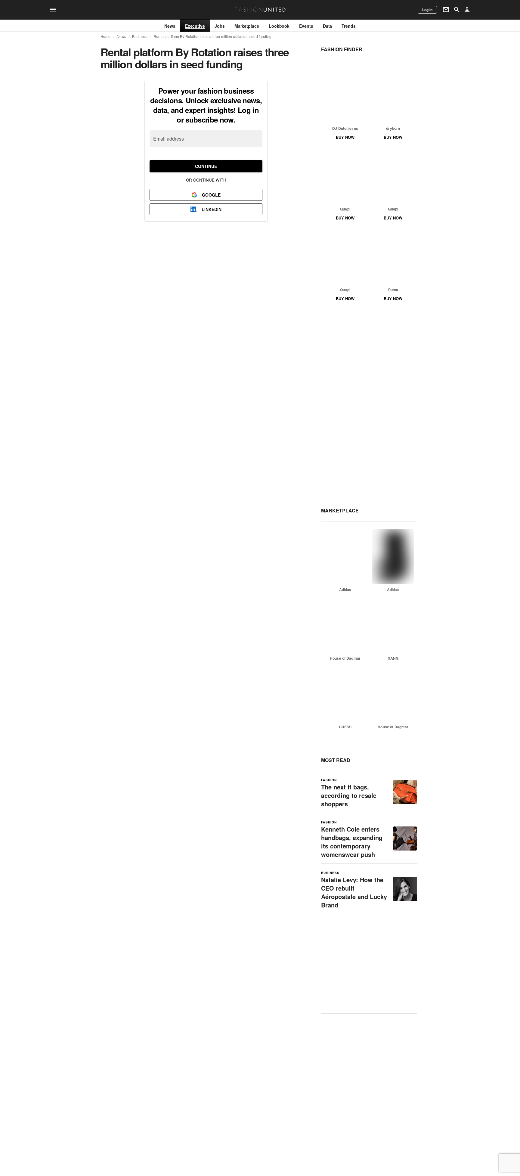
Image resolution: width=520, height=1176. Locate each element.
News (121, 36)
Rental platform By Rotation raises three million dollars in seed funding (212, 36)
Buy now (345, 137)
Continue (206, 166)
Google (211, 195)
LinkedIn (211, 209)
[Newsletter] (446, 9)
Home (106, 36)
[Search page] (456, 9)
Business (139, 36)
